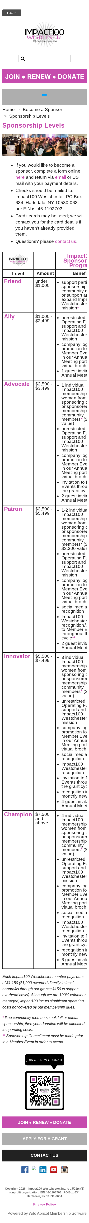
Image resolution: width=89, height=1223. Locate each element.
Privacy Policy (44, 1204)
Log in (12, 13)
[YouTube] (53, 1169)
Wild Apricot (39, 1213)
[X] (34, 1169)
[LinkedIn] (43, 1169)
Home (8, 109)
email (60, 177)
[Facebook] (24, 1169)
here (20, 177)
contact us (65, 241)
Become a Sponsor (42, 109)
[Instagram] (64, 1169)
